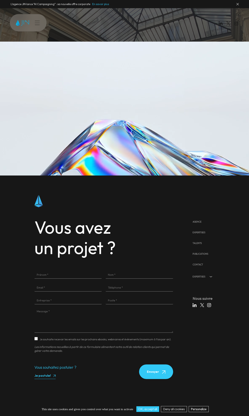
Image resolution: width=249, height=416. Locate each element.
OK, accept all (147, 409)
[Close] (238, 6)
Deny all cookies (174, 409)
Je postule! (42, 375)
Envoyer (153, 372)
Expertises (62, 23)
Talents (78, 23)
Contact (113, 23)
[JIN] (22, 23)
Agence (197, 221)
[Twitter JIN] (229, 27)
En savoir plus (100, 4)
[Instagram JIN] (236, 24)
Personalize (199, 409)
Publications (96, 23)
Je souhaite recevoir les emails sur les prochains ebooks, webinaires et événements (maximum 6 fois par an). (105, 339)
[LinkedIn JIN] (221, 24)
